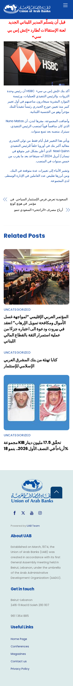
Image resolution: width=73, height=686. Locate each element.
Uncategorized (17, 309)
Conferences (20, 646)
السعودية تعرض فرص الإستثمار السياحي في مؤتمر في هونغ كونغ (39, 201)
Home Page (19, 639)
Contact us (19, 661)
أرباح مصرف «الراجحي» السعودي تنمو (38, 210)
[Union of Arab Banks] (27, 12)
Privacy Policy (20, 669)
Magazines (18, 654)
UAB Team (33, 526)
